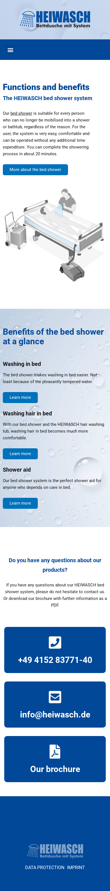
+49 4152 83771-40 (55, 660)
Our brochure (55, 769)
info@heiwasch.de (55, 714)
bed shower (21, 113)
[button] (10, 49)
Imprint (76, 867)
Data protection (44, 867)
